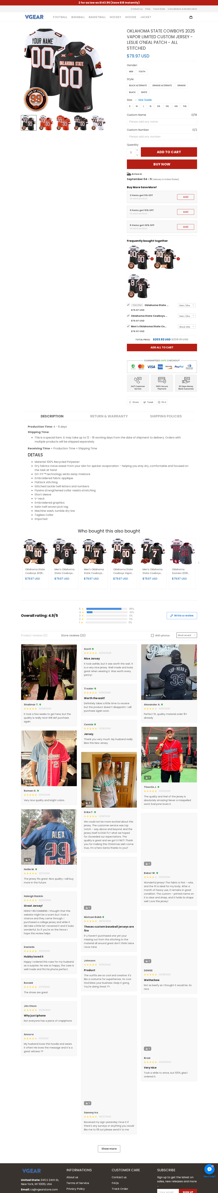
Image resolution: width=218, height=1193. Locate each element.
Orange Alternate (162, 85)
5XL (185, 106)
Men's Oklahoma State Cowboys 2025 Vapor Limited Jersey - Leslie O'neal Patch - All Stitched (149, 326)
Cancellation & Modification (182, 8)
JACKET (145, 17)
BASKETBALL (97, 17)
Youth (142, 71)
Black (132, 92)
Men (131, 71)
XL (151, 106)
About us (72, 1177)
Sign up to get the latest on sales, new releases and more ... (177, 1181)
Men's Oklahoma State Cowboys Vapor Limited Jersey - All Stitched (152, 571)
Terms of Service (77, 1183)
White (144, 92)
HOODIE (130, 17)
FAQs (147, 8)
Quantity (132, 145)
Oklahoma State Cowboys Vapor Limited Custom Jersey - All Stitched (123, 571)
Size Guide (145, 100)
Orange (181, 85)
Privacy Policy (75, 1189)
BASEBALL (78, 17)
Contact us (137, 8)
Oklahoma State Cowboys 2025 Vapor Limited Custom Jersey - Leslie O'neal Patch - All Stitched (156, 305)
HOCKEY (115, 17)
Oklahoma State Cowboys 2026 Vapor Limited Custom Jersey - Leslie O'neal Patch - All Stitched (149, 316)
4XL (176, 106)
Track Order (159, 8)
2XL (158, 106)
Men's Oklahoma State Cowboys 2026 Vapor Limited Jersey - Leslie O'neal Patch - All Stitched (94, 571)
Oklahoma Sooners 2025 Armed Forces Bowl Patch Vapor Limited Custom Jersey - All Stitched (182, 571)
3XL (167, 106)
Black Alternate (138, 85)
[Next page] (199, 563)
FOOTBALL (60, 17)
